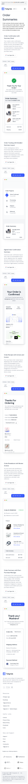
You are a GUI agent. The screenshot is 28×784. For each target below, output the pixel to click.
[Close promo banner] (26, 3)
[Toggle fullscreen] (12, 65)
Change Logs (6, 697)
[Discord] (12, 687)
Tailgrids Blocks (7, 703)
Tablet (9, 61)
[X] (4, 687)
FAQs (4, 741)
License (5, 717)
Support (5, 736)
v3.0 (14, 8)
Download (5, 725)
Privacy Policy (6, 720)
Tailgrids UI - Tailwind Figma (10, 709)
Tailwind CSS (6, 706)
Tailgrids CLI (6, 746)
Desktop (4, 61)
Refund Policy (6, 722)
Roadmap (5, 700)
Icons (4, 728)
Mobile (12, 61)
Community (6, 744)
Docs (4, 739)
